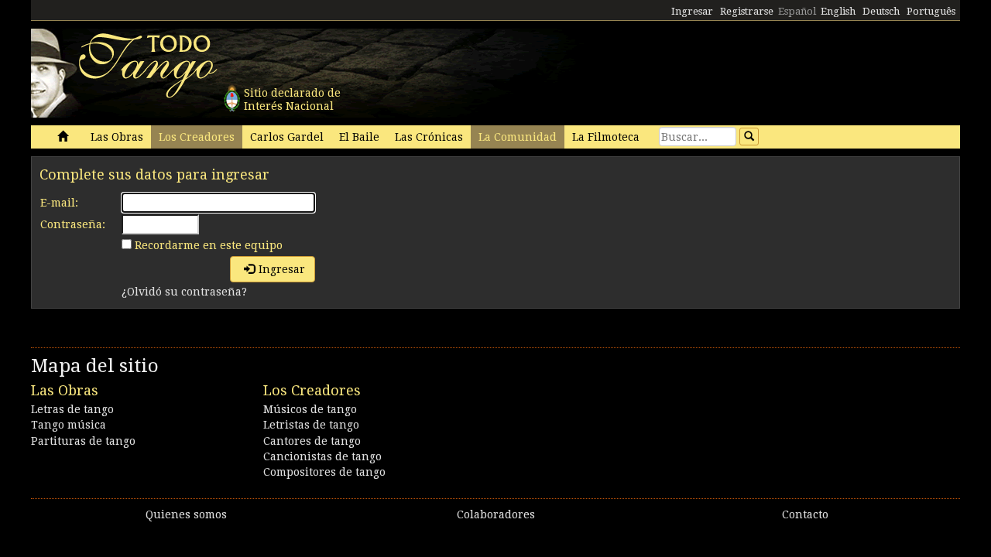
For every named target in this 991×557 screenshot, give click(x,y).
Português (931, 11)
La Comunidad (517, 137)
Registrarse (746, 11)
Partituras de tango (83, 441)
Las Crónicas (429, 137)
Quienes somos (186, 514)
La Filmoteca (606, 137)
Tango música (68, 425)
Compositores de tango (324, 472)
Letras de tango (72, 409)
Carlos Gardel (287, 137)
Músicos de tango (310, 409)
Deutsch (881, 11)
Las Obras (117, 137)
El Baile (359, 137)
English (838, 11)
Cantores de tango (312, 441)
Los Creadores (197, 137)
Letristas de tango (311, 425)
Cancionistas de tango (322, 456)
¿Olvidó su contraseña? (184, 291)
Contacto (805, 514)
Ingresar (692, 11)
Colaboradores (496, 514)
